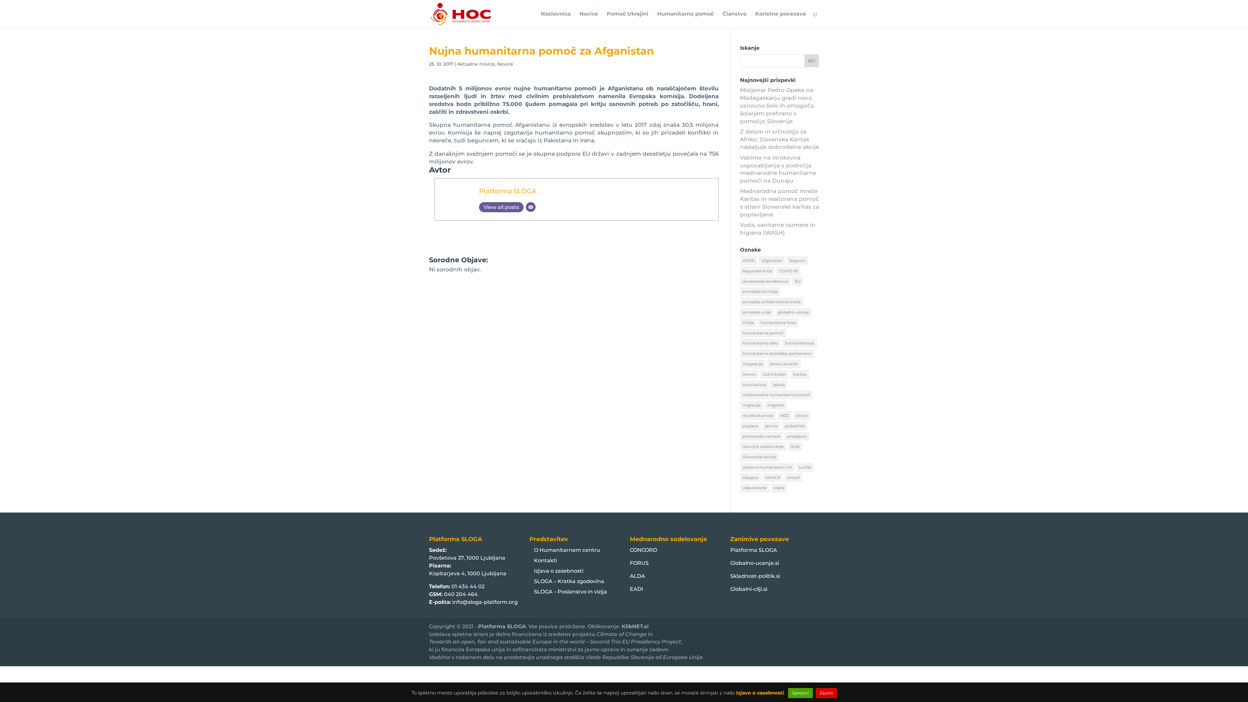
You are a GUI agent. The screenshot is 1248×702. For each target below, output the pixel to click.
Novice (588, 14)
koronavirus (754, 384)
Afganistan (772, 260)
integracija (753, 363)
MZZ (784, 415)
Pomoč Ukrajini (627, 14)
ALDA (637, 576)
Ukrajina (750, 477)
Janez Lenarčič (784, 363)
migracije (751, 405)
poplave (750, 425)
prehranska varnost (761, 436)
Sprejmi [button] (800, 693)
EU (797, 281)
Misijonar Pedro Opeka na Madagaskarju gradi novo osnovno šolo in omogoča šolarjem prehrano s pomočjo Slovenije (777, 105)
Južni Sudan (774, 374)
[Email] (531, 207)
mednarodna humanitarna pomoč (776, 394)
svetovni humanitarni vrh (767, 467)
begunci (797, 260)
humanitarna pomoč (763, 333)
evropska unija (757, 312)
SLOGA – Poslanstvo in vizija (570, 592)
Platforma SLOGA (508, 191)
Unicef (793, 477)
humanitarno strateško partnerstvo (777, 353)
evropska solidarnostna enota (771, 301)
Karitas (800, 374)
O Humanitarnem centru (567, 550)
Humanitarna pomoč (685, 14)
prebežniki (795, 425)
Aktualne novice (476, 64)
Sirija (795, 446)
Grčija (748, 322)
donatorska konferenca (765, 281)
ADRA (749, 260)
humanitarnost (799, 343)
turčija (805, 467)
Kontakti (545, 560)
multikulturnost (758, 415)
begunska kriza (757, 270)
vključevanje (755, 487)
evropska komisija (760, 291)
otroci (802, 415)
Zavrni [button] (826, 693)
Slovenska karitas (759, 456)
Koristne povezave (780, 14)
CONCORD (643, 550)
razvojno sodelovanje (763, 446)
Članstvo (734, 14)
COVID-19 (788, 270)
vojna (779, 487)
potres (771, 425)
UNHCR (772, 477)
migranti (775, 405)
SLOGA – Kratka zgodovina (569, 581)
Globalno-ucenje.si (754, 563)
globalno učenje (793, 312)
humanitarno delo (760, 343)
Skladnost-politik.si (755, 576)
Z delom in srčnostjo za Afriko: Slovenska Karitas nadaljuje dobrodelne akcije (779, 139)
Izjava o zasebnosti (558, 571)
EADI (636, 589)
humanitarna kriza (778, 322)
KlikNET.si (635, 626)
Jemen (749, 374)
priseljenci (797, 436)
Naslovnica (556, 14)
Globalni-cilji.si (748, 589)
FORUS (639, 563)
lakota (779, 384)
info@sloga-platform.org (485, 602)
